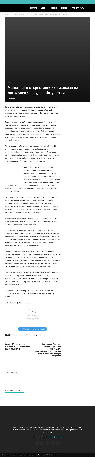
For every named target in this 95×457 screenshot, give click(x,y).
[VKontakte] (87, 2)
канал (22, 335)
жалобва (14, 335)
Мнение (44, 8)
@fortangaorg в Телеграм (33, 329)
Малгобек (29, 335)
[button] (90, 8)
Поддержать (78, 8)
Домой (7, 14)
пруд (43, 335)
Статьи (54, 8)
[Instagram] (79, 2)
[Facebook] (75, 2)
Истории (65, 8)
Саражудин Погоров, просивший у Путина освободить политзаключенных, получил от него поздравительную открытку (48, 350)
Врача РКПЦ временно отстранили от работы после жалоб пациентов (17, 346)
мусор (37, 335)
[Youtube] (91, 2)
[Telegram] (83, 2)
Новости (34, 8)
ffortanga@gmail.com (55, 437)
